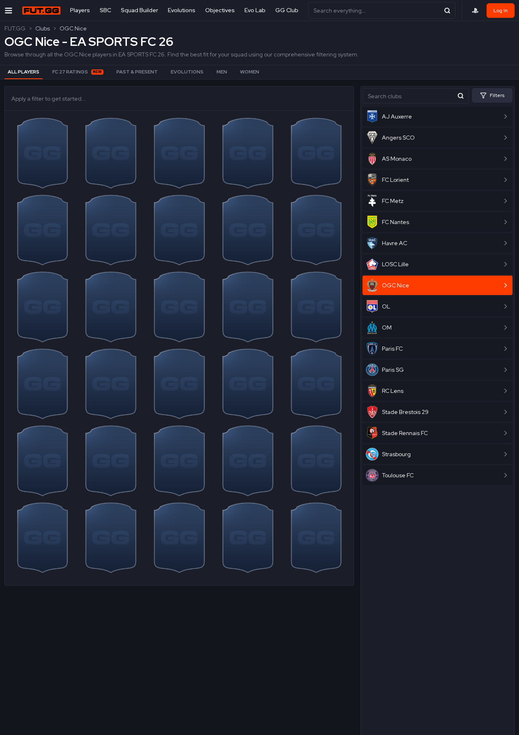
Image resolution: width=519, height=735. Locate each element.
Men (222, 72)
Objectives (220, 10)
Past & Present (137, 72)
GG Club (286, 10)
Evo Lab (255, 10)
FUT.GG (15, 28)
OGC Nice (73, 28)
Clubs (42, 28)
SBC (105, 10)
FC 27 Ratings (77, 72)
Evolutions (181, 10)
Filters (497, 95)
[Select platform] (475, 10)
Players (80, 10)
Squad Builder (139, 10)
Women (249, 72)
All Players (23, 72)
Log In (500, 10)
